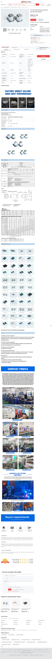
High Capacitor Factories (15, 639)
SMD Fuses (3, 620)
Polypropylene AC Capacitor (6, 644)
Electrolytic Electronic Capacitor (7, 642)
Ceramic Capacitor (11, 634)
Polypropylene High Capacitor (42, 642)
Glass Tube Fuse (28, 620)
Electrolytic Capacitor (25, 7)
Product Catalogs (15, 618)
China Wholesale (25, 649)
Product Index (47, 649)
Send (10, 589)
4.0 (40, 49)
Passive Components (14, 7)
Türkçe (21, 652)
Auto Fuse (15, 622)
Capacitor (19, 7)
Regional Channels (41, 649)
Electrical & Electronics (7, 7)
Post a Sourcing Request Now (13, 591)
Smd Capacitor (4, 634)
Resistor (2, 622)
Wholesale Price (30, 649)
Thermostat (28, 624)
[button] (31, 49)
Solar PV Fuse (16, 624)
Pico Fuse (40, 622)
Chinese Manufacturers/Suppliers (17, 649)
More (2, 646)
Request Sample (46, 22)
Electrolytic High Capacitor (31, 642)
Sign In (32, 42)
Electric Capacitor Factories (36, 639)
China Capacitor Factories (25, 639)
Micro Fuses (15, 620)
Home (2, 7)
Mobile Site (24, 650)
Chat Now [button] (41, 19)
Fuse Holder (28, 622)
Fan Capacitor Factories (5, 639)
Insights (28, 650)
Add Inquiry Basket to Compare (15, 33)
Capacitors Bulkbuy (16, 644)
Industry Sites (35, 649)
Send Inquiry (33, 19)
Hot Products (4, 649)
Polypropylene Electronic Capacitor (19, 642)
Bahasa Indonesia (29, 652)
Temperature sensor (4, 624)
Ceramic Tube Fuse (41, 620)
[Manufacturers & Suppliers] (26, 2)
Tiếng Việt (24, 652)
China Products (9, 649)
